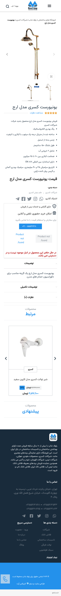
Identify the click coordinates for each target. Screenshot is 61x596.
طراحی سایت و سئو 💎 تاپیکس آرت (31, 583)
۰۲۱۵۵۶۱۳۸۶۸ (33, 505)
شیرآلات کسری (21, 20)
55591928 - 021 (29, 226)
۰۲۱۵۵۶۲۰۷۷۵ (33, 509)
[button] (49, 6)
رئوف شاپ (32, 20)
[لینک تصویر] (5, 579)
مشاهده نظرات (36, 113)
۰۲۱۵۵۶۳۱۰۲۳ (50, 509)
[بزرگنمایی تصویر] (51, 76)
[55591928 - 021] (37, 226)
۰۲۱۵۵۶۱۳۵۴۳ (50, 505)
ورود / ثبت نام (14, 6)
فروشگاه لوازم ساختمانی (47, 20)
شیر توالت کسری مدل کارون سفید (31, 379)
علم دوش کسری (35, 192)
